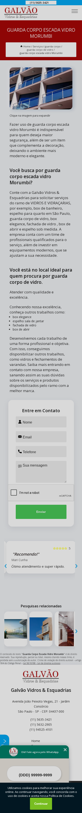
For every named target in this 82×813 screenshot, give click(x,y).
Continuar (41, 803)
